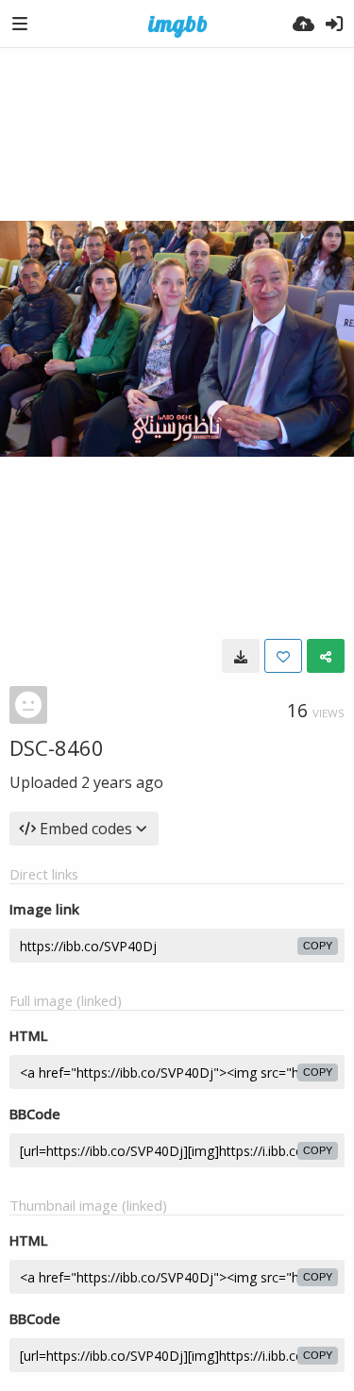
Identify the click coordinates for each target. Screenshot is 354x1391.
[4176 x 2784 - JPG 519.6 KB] (241, 656)
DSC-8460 (56, 747)
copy (317, 945)
